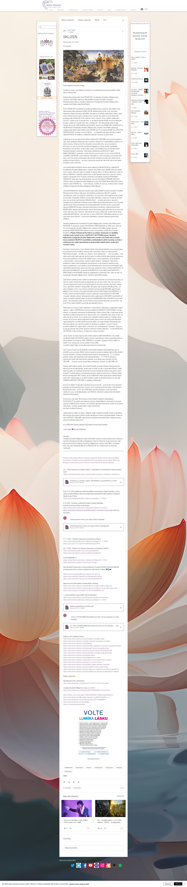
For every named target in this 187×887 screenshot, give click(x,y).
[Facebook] (84, 865)
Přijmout (178, 884)
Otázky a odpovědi (84, 20)
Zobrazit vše (120, 796)
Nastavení (168, 884)
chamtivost (68, 771)
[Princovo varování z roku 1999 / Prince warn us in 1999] (76, 808)
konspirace (109, 767)
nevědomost (68, 767)
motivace (119, 767)
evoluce (88, 767)
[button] (123, 20)
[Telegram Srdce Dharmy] (78, 865)
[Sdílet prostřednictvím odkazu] (74, 782)
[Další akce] (122, 31)
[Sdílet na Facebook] (64, 782)
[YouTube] (90, 865)
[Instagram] (102, 865)
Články (97, 20)
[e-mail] (96, 865)
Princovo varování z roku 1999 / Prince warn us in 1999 (76, 821)
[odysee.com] (108, 865)
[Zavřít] (184, 883)
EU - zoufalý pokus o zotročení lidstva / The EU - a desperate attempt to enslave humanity (110, 822)
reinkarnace (98, 767)
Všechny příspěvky (67, 20)
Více (104, 20)
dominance (79, 767)
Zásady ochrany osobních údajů (79, 884)
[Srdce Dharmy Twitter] (72, 865)
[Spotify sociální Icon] (120, 865)
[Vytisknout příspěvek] (78, 782)
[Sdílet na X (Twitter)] (69, 782)
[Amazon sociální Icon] (114, 865)
